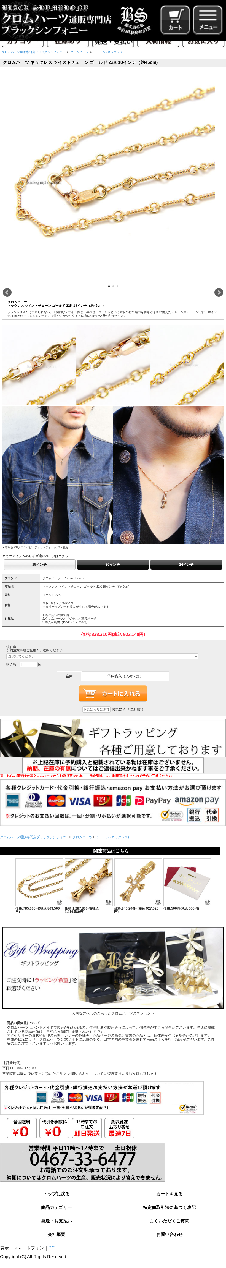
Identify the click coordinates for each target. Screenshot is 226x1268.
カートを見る (169, 1193)
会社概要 (56, 1234)
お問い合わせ (169, 1234)
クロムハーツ (79, 52)
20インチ (113, 564)
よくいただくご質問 (169, 1221)
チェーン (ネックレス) (108, 52)
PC (52, 1248)
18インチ (39, 564)
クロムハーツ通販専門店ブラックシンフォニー (33, 52)
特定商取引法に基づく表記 (169, 1207)
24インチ (186, 564)
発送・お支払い (56, 1221)
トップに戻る (56, 1193)
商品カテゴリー (56, 1207)
